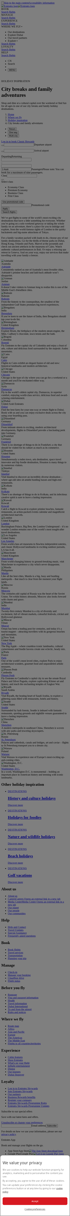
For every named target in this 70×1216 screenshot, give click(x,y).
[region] (35, 1185)
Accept (35, 1201)
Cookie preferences (35, 1209)
